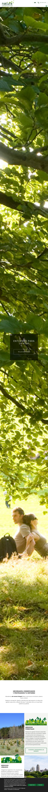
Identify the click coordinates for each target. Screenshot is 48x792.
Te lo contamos (24, 351)
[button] (46, 6)
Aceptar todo (32, 784)
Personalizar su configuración (13, 789)
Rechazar (40, 784)
